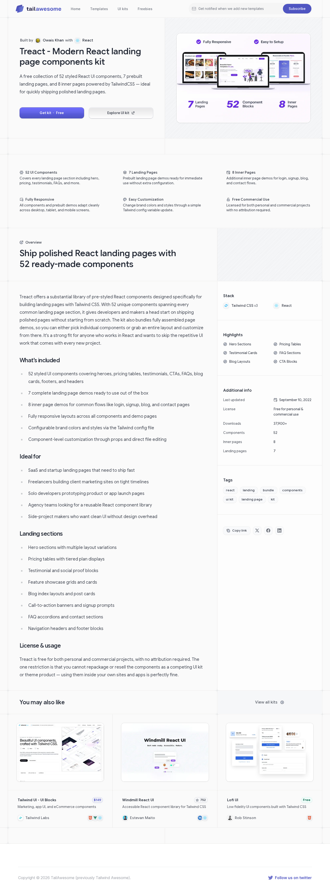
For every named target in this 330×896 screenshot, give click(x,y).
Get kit (52, 113)
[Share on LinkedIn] (279, 531)
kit (273, 499)
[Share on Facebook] (268, 531)
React (87, 40)
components (292, 490)
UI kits (123, 9)
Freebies (145, 9)
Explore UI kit (118, 113)
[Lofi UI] (269, 771)
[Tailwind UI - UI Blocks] (60, 771)
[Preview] (99, 728)
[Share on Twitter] (257, 531)
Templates (99, 9)
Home (75, 9)
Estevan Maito (142, 818)
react (230, 490)
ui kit (229, 499)
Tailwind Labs (37, 818)
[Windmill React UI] (165, 771)
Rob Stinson (245, 818)
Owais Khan (53, 40)
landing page (252, 499)
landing (249, 490)
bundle (268, 490)
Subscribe (297, 9)
